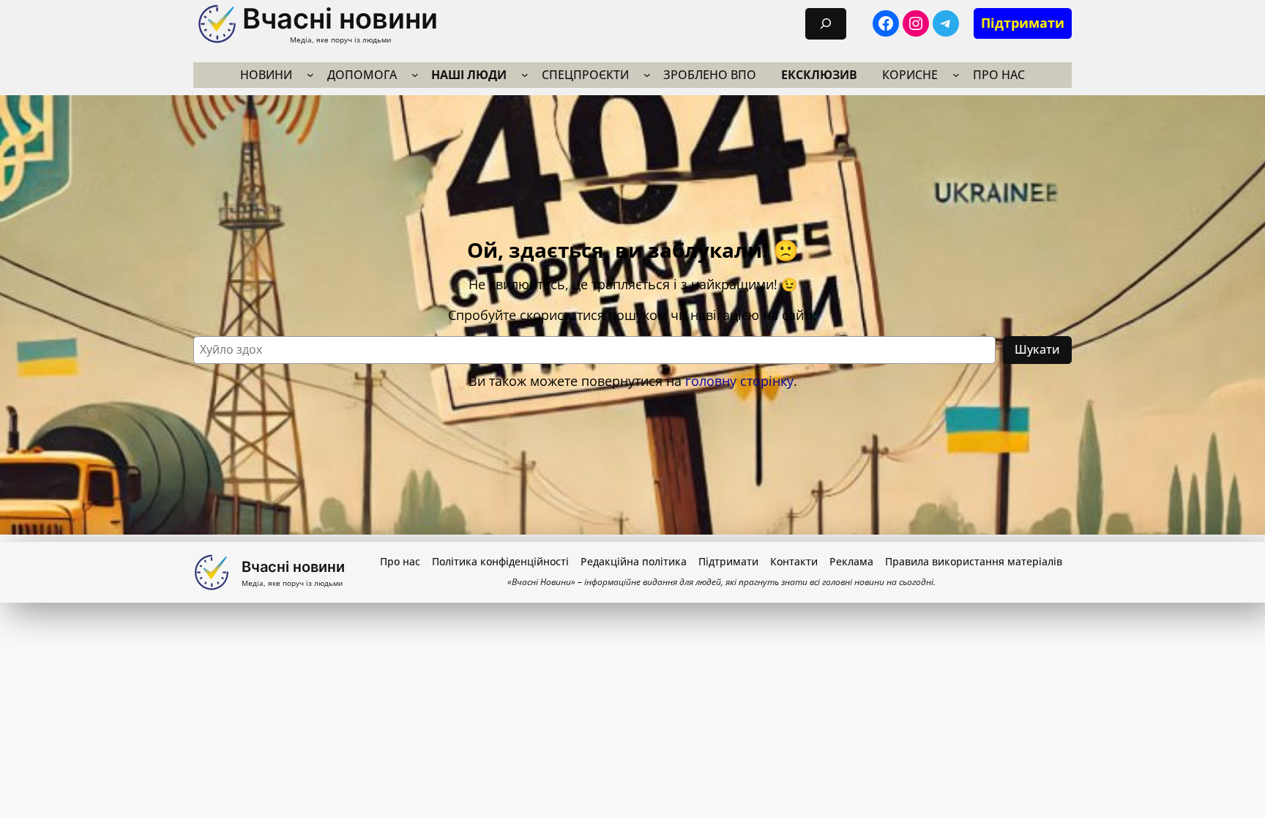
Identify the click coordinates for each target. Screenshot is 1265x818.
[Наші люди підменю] (525, 74)
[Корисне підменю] (956, 74)
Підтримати (1022, 22)
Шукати (1037, 349)
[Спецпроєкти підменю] (647, 74)
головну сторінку (739, 381)
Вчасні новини (340, 18)
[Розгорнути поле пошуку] (825, 24)
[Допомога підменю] (415, 74)
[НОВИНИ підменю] (310, 74)
